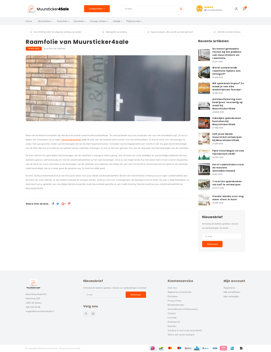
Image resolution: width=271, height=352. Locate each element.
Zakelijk (116, 21)
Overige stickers (98, 21)
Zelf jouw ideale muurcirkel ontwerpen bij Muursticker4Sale (227, 137)
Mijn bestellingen (232, 292)
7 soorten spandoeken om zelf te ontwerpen (227, 183)
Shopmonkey (74, 348)
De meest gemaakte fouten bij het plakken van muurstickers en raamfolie (226, 53)
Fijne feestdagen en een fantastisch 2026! (228, 152)
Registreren (229, 287)
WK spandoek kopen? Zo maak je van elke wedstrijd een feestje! (228, 86)
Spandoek (79, 21)
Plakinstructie (133, 21)
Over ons (172, 287)
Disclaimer (173, 296)
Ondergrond (174, 321)
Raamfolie (62, 21)
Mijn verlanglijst (231, 296)
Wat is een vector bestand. (181, 334)
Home (29, 21)
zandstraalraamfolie (71, 139)
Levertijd (172, 317)
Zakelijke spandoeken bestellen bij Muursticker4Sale (226, 121)
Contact (171, 313)
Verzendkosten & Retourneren (183, 309)
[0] (243, 8)
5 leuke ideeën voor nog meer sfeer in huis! (228, 198)
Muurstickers (44, 21)
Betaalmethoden (176, 304)
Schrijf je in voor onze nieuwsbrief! (185, 330)
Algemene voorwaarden (180, 292)
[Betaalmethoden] (153, 348)
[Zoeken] (181, 8)
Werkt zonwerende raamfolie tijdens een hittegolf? (226, 71)
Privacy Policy (174, 300)
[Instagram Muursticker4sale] (93, 313)
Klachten (172, 326)
